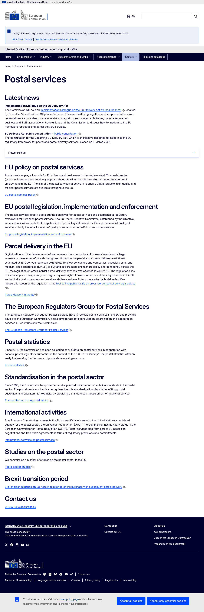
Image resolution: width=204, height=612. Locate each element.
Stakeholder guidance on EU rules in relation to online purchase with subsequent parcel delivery (63, 486)
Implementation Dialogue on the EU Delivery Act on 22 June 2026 (81, 110)
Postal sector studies (18, 466)
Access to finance (106, 56)
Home (8, 56)
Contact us (84, 574)
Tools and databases (153, 56)
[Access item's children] (34, 57)
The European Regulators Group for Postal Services (36, 329)
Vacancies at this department (169, 543)
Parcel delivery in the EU (20, 294)
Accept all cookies (131, 600)
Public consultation (66, 133)
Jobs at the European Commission (172, 537)
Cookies (75, 580)
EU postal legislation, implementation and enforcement (38, 234)
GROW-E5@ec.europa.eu (20, 506)
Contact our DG (112, 531)
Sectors (129, 56)
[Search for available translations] (123, 110)
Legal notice (111, 580)
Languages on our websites (51, 580)
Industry (44, 56)
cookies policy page (68, 599)
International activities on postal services (30, 439)
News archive (17, 152)
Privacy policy (92, 580)
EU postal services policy (20, 194)
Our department (162, 531)
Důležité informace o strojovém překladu (56, 39)
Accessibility (130, 580)
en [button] (133, 16)
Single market (24, 56)
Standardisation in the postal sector (26, 400)
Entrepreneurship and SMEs (73, 56)
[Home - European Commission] (29, 15)
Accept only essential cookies (168, 600)
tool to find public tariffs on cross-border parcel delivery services (95, 283)
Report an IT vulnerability (18, 580)
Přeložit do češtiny (23, 39)
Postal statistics (14, 365)
